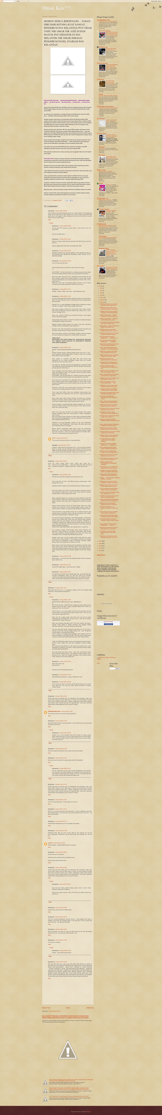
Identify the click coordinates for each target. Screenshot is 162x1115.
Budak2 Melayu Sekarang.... (105, 199)
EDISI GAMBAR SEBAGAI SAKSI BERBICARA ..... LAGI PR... (108, 524)
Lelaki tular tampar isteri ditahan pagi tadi (108, 107)
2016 (100, 286)
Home (68, 1008)
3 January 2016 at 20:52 (61, 852)
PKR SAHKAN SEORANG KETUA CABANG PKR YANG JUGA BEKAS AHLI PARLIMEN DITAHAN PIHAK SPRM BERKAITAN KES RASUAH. (71, 1080)
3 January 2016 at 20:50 (59, 843)
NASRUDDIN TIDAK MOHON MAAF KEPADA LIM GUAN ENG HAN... (109, 386)
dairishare (101, 79)
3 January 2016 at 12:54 (65, 289)
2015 (100, 541)
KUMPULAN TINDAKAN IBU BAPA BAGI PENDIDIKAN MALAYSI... (108, 352)
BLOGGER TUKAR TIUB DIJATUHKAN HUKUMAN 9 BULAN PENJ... (109, 409)
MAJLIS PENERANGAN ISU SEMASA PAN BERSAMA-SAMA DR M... (109, 375)
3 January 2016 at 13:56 (65, 296)
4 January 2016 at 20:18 (65, 681)
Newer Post (46, 1008)
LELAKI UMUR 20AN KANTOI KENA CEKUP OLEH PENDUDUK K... (109, 459)
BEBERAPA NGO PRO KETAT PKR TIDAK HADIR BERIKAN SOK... (109, 485)
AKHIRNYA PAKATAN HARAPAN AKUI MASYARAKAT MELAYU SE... (109, 379)
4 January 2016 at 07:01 (65, 884)
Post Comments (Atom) (55, 1011)
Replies (51, 223)
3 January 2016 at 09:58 (65, 225)
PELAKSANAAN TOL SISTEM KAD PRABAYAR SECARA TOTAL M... (109, 467)
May (101, 292)
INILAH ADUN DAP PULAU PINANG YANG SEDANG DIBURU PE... (109, 512)
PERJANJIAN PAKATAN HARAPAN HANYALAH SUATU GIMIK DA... (108, 405)
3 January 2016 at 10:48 (65, 556)
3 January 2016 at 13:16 (61, 758)
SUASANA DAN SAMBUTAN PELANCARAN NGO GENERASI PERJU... (108, 398)
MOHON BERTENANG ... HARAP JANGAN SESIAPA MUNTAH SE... (109, 315)
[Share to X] (69, 200)
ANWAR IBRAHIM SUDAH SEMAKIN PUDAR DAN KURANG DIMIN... (109, 355)
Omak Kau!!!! (56, 7)
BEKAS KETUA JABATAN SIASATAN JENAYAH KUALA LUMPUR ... (109, 344)
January (102, 302)
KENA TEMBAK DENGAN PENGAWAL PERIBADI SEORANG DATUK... (109, 425)
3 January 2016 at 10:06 (65, 239)
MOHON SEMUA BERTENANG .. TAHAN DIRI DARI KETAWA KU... (109, 504)
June (101, 290)
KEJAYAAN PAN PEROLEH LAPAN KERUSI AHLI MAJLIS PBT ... (108, 455)
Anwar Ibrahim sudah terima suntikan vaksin (111, 157)
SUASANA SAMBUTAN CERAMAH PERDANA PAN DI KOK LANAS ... (109, 389)
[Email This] (66, 200)
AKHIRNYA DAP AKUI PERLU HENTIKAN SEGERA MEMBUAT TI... (110, 412)
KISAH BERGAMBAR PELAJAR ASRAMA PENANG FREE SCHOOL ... (109, 520)
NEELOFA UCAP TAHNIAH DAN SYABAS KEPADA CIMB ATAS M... (109, 451)
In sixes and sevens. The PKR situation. (108, 21)
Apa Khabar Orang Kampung (106, 106)
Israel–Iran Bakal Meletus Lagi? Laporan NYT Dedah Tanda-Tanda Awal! (112, 66)
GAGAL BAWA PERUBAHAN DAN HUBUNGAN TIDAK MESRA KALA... (109, 348)
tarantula (50, 843)
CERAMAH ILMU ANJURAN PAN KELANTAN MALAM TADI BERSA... (109, 308)
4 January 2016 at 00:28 (61, 929)
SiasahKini (101, 266)
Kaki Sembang (102, 236)
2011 (100, 550)
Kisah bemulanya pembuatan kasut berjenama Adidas (110, 82)
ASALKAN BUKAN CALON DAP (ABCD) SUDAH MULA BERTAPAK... (110, 432)
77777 (53, 438)
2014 (100, 543)
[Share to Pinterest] (72, 200)
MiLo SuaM (102, 155)
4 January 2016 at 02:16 (61, 438)
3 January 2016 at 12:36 (61, 720)
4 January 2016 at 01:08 (61, 940)
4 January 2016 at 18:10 (64, 445)
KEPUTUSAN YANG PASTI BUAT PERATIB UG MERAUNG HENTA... (109, 482)
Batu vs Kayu (102, 170)
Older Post (90, 1008)
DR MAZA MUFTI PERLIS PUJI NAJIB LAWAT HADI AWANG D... (109, 416)
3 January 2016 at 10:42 (65, 250)
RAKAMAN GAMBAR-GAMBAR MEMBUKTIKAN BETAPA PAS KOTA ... (109, 421)
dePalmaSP (102, 147)
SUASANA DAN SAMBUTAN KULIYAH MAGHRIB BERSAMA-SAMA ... (109, 393)
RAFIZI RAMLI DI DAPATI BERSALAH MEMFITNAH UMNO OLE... (109, 326)
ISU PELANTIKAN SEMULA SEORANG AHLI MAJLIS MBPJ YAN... (109, 323)
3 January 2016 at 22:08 (61, 867)
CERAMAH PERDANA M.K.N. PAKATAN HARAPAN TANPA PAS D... (109, 508)
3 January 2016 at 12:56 (65, 564)
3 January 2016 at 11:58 (66, 711)
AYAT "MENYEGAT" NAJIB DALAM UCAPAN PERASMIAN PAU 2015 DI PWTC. (69, 1096)
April (101, 295)
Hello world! (102, 148)
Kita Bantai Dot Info (104, 248)
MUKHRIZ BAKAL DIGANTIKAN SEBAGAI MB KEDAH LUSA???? (109, 330)
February (102, 299)
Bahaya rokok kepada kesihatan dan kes (111, 49)
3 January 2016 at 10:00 (65, 474)
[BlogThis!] (67, 200)
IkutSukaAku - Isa (103, 198)
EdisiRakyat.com (103, 47)
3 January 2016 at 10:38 (65, 599)
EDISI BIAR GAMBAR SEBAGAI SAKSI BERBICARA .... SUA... (108, 382)
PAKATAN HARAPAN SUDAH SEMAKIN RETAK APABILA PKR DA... (108, 367)
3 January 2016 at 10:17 (61, 587)
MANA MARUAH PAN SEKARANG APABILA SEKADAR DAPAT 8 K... (109, 475)
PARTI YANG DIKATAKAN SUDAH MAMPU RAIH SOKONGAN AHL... (109, 402)
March (101, 297)
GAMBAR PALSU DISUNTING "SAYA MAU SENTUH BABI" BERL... (109, 371)
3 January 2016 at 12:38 (61, 748)
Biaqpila (101, 183)
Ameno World (102, 133)
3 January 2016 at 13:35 (61, 784)
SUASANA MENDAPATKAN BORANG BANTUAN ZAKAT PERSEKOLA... (109, 500)
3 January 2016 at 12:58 (65, 674)
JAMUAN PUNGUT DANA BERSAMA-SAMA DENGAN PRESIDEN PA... (109, 436)
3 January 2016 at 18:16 (65, 347)
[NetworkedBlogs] (108, 621)
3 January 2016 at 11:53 (61, 696)
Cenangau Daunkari (104, 209)
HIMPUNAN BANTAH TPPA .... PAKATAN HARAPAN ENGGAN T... (109, 359)
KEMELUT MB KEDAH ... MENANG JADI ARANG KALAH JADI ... (109, 319)
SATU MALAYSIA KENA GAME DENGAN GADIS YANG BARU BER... (108, 533)
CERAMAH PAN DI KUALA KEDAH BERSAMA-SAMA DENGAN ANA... (109, 312)
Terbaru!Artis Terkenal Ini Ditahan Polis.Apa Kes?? (112, 268)
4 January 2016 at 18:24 (61, 961)
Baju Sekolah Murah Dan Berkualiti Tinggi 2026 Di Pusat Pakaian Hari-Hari (112, 33)
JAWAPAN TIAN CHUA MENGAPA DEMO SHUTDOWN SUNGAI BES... (109, 471)
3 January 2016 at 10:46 (65, 260)
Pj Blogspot (102, 118)
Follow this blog (108, 624)
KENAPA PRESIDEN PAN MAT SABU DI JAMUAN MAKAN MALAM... (109, 334)
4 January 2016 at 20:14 (65, 571)
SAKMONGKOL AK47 (104, 20)
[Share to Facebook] (70, 200)
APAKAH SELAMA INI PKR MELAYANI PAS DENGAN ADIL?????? (109, 493)
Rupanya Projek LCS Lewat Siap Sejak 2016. (111, 135)
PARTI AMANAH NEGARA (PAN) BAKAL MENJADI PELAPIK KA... (109, 448)
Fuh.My (101, 94)
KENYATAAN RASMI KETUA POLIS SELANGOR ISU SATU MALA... (109, 528)
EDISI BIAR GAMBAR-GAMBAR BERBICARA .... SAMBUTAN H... (109, 444)
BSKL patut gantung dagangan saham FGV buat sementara (107, 226)
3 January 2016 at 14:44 (61, 809)
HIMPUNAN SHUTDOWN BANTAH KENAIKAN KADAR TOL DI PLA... (109, 537)
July (101, 288)
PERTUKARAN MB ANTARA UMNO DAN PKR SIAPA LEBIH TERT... (108, 304)
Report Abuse (101, 555)
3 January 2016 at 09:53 (61, 461)
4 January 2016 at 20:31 (65, 768)
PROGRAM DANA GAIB (54, 711)
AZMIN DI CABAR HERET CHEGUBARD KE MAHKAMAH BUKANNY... (108, 463)
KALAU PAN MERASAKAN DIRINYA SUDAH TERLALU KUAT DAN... (109, 489)
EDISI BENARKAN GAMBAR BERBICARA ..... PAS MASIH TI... (109, 337)
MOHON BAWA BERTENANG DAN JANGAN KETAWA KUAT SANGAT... (109, 516)
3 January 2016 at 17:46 (61, 830)
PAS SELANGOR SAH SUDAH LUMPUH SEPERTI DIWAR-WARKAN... (107, 440)
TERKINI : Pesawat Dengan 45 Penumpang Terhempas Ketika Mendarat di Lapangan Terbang (111, 252)
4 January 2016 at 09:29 (65, 950)
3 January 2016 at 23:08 (61, 907)
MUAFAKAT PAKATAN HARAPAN (111, 211)
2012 (100, 548)
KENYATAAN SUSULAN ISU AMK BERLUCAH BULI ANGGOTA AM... (109, 428)
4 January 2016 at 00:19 (61, 917)
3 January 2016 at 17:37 (61, 821)
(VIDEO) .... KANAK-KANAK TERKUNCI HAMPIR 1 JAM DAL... (110, 478)
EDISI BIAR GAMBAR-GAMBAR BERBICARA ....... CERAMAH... (108, 341)
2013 (100, 545)
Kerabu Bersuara (103, 63)
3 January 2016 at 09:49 (61, 210)
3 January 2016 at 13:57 (61, 799)
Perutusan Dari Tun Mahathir (105, 171)
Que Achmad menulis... (105, 31)
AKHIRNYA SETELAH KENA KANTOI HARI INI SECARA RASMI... (109, 496)
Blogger (88, 1111)
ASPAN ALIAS (102, 224)
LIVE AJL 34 (109, 184)
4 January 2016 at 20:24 (65, 732)
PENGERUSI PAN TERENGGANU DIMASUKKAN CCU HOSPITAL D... (109, 363)
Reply (49, 219)
